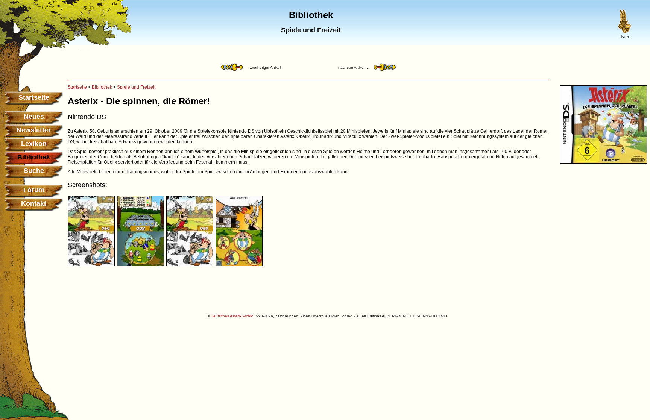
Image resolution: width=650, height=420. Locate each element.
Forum (33, 190)
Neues (34, 116)
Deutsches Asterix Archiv (232, 316)
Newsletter (34, 130)
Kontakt (33, 203)
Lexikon (34, 143)
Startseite (33, 97)
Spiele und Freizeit (136, 87)
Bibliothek (102, 87)
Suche (34, 170)
